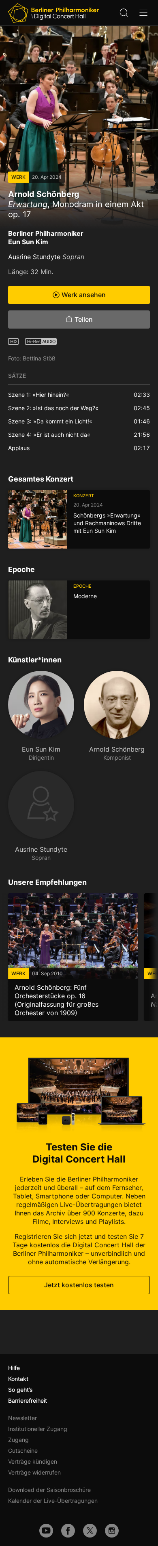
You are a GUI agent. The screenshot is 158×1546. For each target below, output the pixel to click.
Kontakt (18, 1378)
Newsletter (22, 1417)
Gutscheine (23, 1450)
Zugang (18, 1439)
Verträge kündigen (32, 1461)
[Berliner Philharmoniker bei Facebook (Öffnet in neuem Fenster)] (68, 1531)
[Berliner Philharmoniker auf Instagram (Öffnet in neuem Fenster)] (112, 1531)
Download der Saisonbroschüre (49, 1489)
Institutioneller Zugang (37, 1428)
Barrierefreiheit (27, 1400)
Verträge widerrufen (34, 1472)
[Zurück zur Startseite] (53, 13)
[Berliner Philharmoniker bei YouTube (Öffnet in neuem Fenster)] (46, 1531)
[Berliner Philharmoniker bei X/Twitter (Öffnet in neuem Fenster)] (90, 1531)
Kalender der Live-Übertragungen (53, 1500)
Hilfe (14, 1367)
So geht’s (20, 1389)
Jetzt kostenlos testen (79, 1285)
